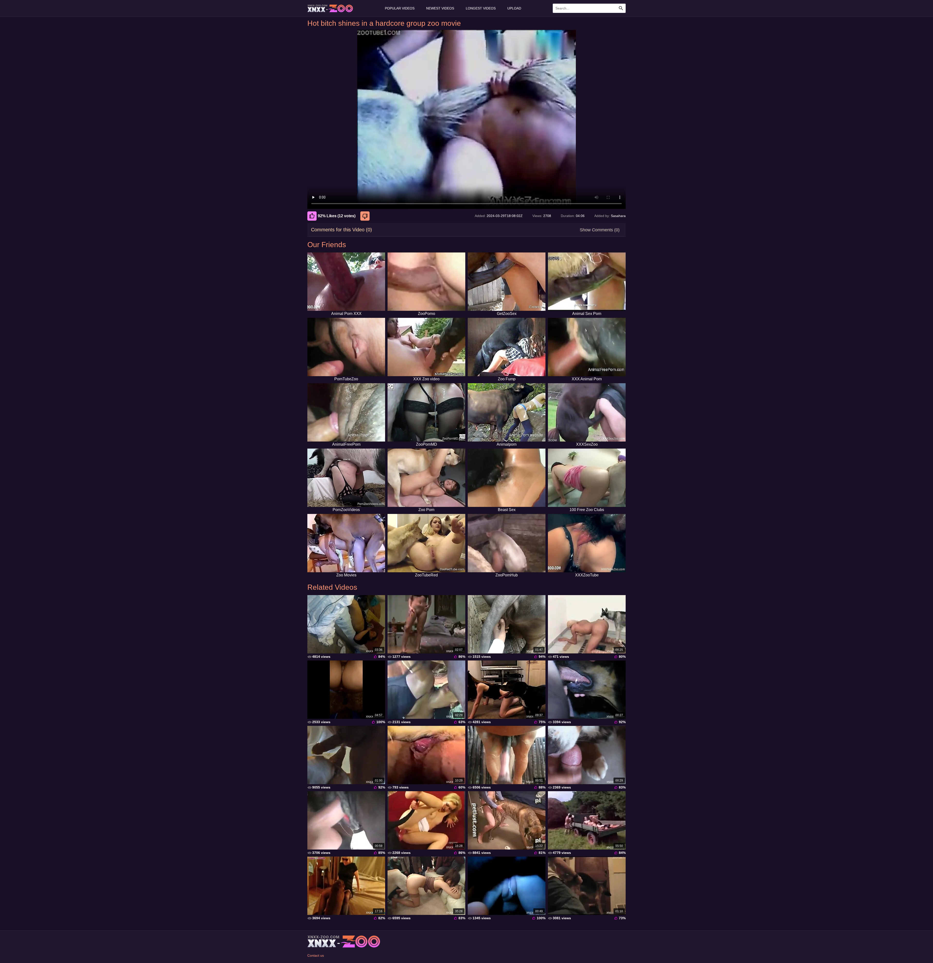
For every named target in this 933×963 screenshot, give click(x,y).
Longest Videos (481, 8)
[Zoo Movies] (346, 543)
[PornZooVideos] (346, 478)
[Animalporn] (506, 412)
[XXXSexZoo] (587, 412)
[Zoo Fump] (506, 347)
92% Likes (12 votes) (336, 216)
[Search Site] (621, 8)
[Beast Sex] (506, 478)
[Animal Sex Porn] (587, 281)
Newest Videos (440, 8)
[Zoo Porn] (426, 478)
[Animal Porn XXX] (346, 281)
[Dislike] (365, 216)
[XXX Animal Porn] (587, 347)
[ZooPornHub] (506, 543)
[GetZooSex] (506, 281)
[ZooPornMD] (426, 412)
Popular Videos (400, 8)
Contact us (315, 955)
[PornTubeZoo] (346, 347)
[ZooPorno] (426, 281)
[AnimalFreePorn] (346, 412)
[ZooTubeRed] (426, 543)
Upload (514, 8)
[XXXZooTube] (587, 543)
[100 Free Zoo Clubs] (587, 478)
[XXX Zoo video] (426, 347)
